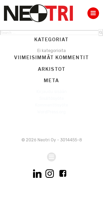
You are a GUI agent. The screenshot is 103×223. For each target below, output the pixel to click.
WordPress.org (51, 111)
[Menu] (93, 13)
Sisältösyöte (51, 98)
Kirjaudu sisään (51, 91)
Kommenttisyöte (51, 105)
